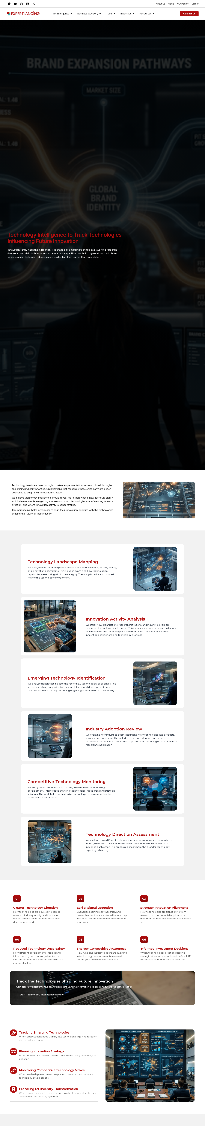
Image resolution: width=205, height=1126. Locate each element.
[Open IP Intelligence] (71, 13)
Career (195, 3)
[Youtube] (15, 3)
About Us (160, 3)
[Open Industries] (133, 13)
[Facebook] (9, 3)
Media (171, 3)
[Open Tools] (114, 13)
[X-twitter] (33, 3)
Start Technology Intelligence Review (41, 994)
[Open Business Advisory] (100, 13)
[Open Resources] (153, 13)
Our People (183, 3)
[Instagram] (21, 3)
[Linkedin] (27, 3)
